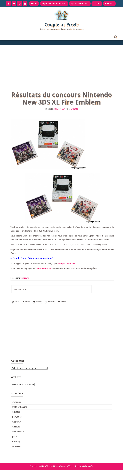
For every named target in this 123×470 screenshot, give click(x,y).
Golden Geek (18, 431)
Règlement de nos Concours (54, 3)
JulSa (14, 436)
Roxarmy (16, 441)
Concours (109, 3)
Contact (97, 3)
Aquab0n (16, 412)
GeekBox (16, 427)
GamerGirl (16, 422)
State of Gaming (19, 407)
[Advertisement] (62, 67)
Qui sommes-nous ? (79, 3)
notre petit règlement (66, 263)
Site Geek (16, 446)
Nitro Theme (46, 466)
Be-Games (16, 417)
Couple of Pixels (61, 24)
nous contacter (44, 268)
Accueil (34, 3)
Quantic (74, 109)
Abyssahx (16, 402)
